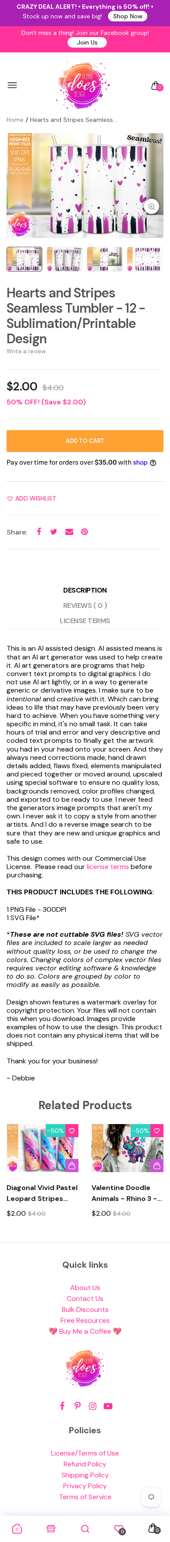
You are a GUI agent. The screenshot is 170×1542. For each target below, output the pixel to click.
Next (153, 1179)
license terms (108, 866)
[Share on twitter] (53, 531)
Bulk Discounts (85, 1309)
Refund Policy (85, 1464)
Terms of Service (85, 1496)
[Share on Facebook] (38, 531)
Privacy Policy (85, 1485)
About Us (85, 1287)
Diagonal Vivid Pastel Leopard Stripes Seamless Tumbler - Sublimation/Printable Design (42, 1193)
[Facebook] (62, 1406)
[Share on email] (69, 531)
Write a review (26, 351)
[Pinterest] (77, 1406)
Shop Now (128, 16)
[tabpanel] (85, 185)
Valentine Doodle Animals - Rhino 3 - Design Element (124, 1193)
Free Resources (85, 1320)
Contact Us (85, 1298)
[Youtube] (107, 1406)
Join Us (87, 42)
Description (85, 590)
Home (15, 120)
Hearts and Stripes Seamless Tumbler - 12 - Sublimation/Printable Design (76, 315)
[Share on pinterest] (84, 531)
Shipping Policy (85, 1475)
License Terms (85, 620)
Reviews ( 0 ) (85, 605)
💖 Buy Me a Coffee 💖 (85, 1331)
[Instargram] (92, 1406)
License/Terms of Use (85, 1453)
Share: (17, 532)
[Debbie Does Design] (83, 85)
